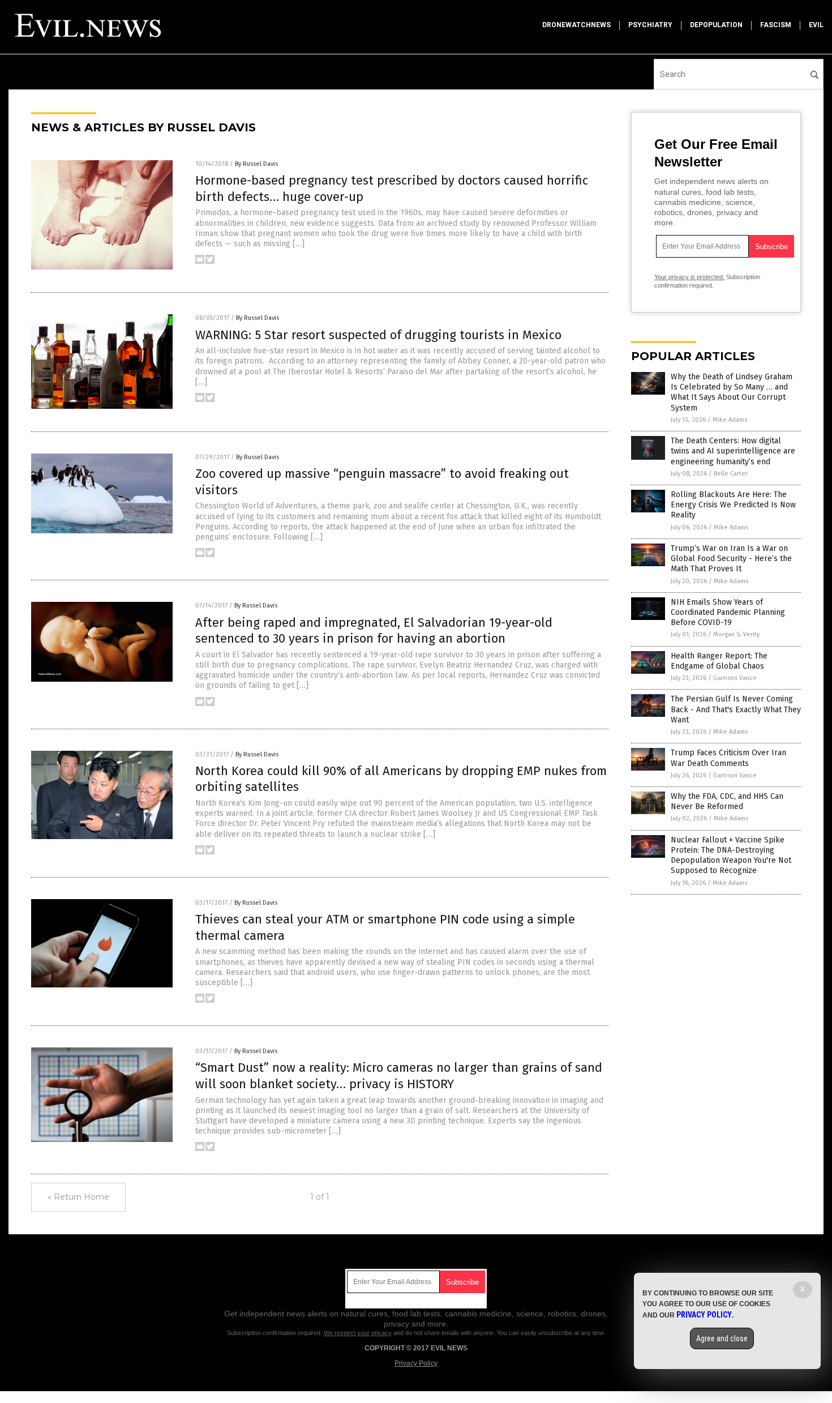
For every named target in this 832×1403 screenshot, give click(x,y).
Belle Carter (731, 473)
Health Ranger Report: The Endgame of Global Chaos (719, 661)
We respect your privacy (358, 1332)
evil (816, 25)
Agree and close (722, 1338)
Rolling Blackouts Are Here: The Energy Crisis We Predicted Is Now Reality (733, 505)
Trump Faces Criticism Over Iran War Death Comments (728, 758)
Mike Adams (730, 420)
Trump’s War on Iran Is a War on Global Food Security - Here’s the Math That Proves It (731, 559)
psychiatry (650, 25)
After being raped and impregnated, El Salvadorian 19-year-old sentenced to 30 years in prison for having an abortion (373, 631)
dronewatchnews (576, 25)
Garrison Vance (735, 678)
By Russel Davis (256, 164)
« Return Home (78, 1197)
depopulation (716, 25)
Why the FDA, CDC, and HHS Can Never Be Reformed (727, 801)
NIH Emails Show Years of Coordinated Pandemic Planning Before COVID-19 (728, 612)
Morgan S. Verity (736, 634)
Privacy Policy (416, 1363)
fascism (775, 25)
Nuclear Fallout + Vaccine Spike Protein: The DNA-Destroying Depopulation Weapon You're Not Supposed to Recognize (731, 855)
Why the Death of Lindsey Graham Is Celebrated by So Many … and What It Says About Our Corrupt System (731, 392)
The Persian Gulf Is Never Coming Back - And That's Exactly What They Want (736, 709)
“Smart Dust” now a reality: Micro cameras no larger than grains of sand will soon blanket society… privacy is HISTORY (398, 1076)
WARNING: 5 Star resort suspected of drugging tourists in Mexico (378, 335)
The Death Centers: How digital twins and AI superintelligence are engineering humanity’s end (733, 451)
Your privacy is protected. (689, 276)
